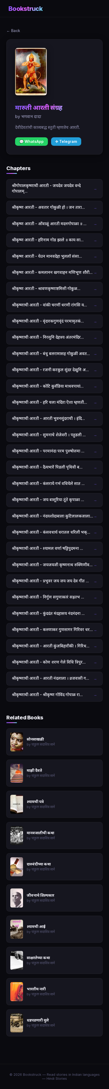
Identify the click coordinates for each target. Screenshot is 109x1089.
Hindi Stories (57, 1079)
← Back (13, 30)
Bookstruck (25, 8)
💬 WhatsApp (31, 141)
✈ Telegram (66, 141)
